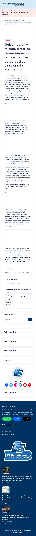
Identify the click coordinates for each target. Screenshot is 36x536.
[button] (13, 283)
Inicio (3, 10)
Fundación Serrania (8, 434)
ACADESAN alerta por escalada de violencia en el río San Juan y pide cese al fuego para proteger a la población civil (17, 478)
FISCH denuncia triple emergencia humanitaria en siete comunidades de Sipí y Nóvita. (17, 498)
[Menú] (33, 4)
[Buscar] (30, 319)
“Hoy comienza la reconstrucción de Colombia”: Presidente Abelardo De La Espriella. (15, 517)
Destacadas (9, 269)
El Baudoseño (13, 279)
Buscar (7, 315)
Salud (8, 40)
